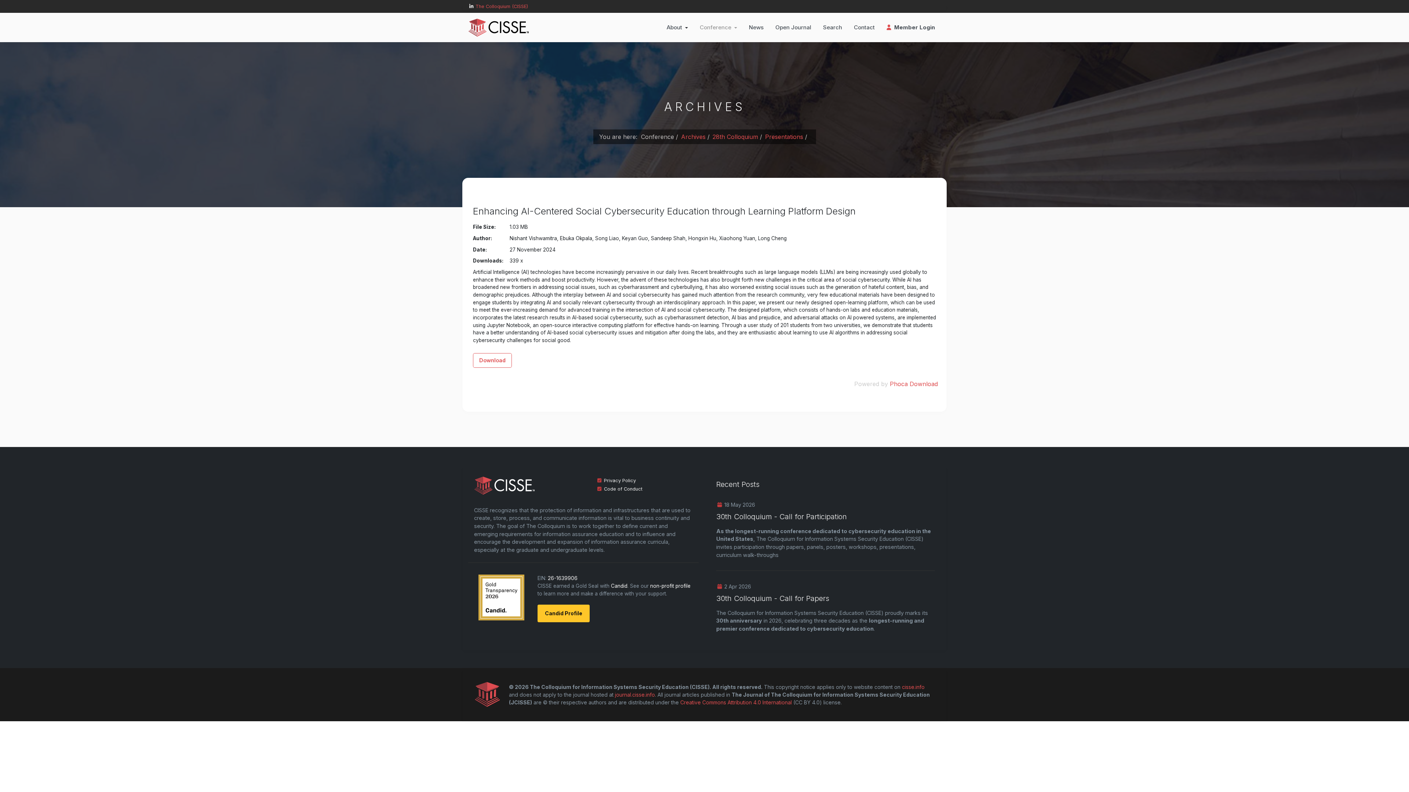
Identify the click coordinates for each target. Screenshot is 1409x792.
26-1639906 (563, 578)
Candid (619, 586)
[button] (677, 27)
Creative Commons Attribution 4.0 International (736, 702)
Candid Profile (563, 613)
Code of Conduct (623, 489)
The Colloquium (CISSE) (502, 6)
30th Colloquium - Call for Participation (781, 516)
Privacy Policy (620, 480)
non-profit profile (670, 586)
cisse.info (913, 687)
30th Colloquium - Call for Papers (772, 598)
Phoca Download (914, 384)
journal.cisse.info (635, 695)
